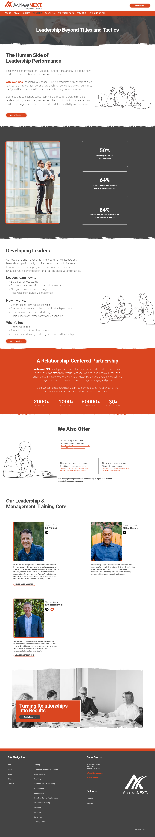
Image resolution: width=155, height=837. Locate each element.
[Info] (52, 609)
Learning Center (40, 822)
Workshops (38, 817)
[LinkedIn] (46, 532)
